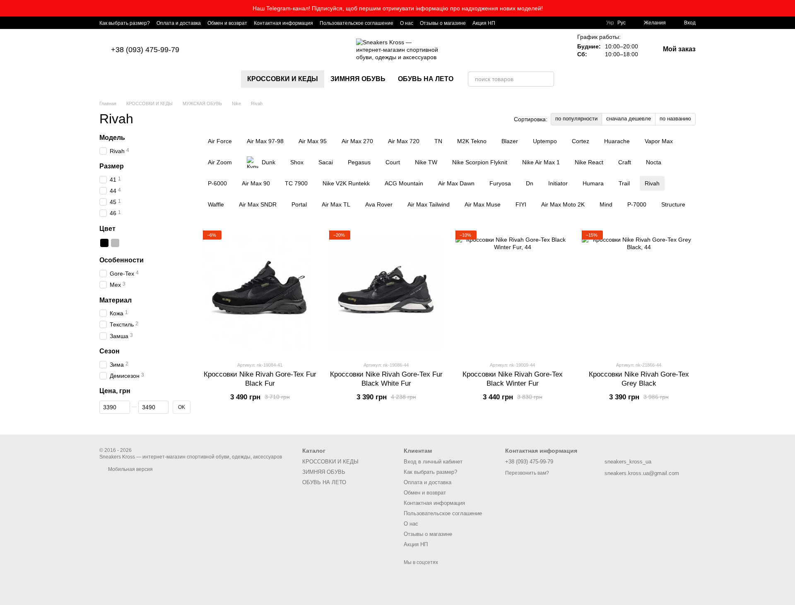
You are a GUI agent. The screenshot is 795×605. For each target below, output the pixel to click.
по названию (675, 118)
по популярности (576, 118)
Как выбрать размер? (124, 23)
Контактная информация (283, 23)
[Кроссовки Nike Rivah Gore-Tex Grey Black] (639, 292)
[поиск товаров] (546, 79)
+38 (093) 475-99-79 (145, 49)
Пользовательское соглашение (356, 23)
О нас (406, 23)
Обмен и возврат (227, 23)
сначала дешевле (628, 118)
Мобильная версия (130, 469)
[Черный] (104, 243)
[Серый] (115, 243)
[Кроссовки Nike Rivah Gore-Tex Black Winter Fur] (512, 292)
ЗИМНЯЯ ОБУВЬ (357, 78)
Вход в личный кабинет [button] (433, 462)
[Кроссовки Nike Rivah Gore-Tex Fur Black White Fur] (386, 292)
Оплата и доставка (179, 23)
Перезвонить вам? (527, 473)
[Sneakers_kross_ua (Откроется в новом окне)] (507, 22)
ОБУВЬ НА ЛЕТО (425, 78)
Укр (610, 22)
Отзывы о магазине (443, 23)
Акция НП (483, 23)
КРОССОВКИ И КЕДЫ (282, 78)
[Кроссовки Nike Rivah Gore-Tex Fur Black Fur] (260, 292)
